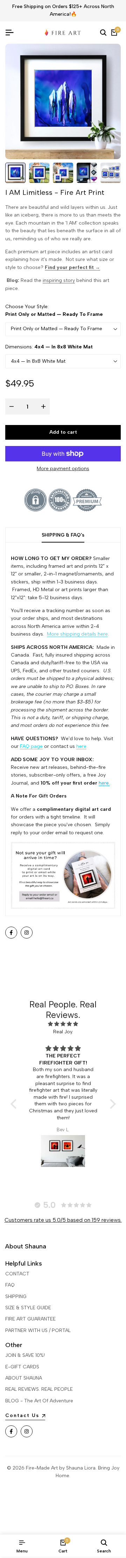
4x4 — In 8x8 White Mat (38, 361)
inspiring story (59, 280)
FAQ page (31, 746)
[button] (15, 1104)
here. (104, 783)
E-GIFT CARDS (22, 1367)
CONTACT (17, 1274)
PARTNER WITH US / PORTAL (38, 1330)
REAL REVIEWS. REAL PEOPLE (39, 1389)
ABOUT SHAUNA (23, 1378)
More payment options (63, 469)
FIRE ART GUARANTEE (30, 1319)
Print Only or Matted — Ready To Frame (56, 329)
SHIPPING (16, 1296)
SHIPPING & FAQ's (63, 535)
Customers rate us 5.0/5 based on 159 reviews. (63, 1220)
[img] (63, 1024)
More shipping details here (77, 634)
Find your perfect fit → (72, 267)
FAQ (10, 1285)
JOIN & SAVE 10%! (25, 1355)
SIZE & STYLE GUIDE (28, 1308)
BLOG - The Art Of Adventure (39, 1401)
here (81, 746)
